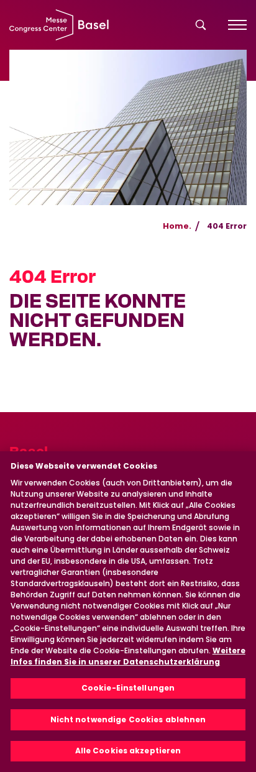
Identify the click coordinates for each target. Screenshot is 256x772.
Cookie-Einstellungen (128, 687)
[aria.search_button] (201, 25)
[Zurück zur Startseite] (59, 24)
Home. (177, 226)
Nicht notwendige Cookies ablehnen (128, 719)
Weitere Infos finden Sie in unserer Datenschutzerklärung (128, 656)
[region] (128, 611)
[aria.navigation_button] (237, 25)
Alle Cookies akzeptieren (128, 750)
